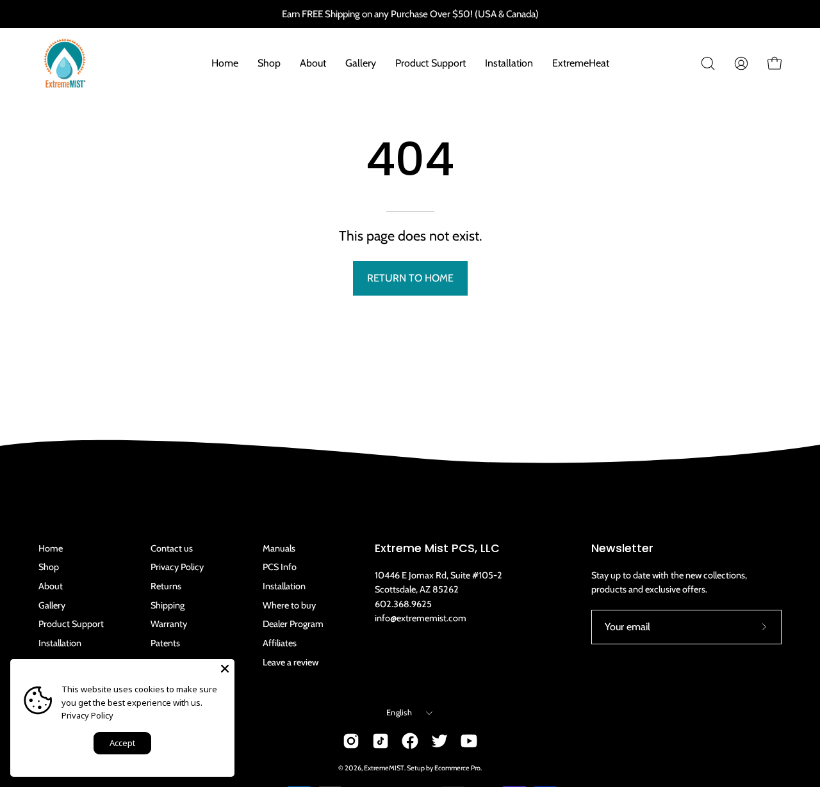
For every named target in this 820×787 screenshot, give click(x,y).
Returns (166, 586)
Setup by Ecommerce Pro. (444, 768)
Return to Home (410, 278)
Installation (59, 643)
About (50, 586)
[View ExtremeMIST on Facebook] (410, 741)
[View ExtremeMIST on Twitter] (439, 741)
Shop (48, 567)
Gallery (51, 605)
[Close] (224, 668)
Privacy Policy (177, 567)
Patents (165, 643)
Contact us (172, 548)
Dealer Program (293, 624)
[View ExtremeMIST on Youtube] (469, 741)
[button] (707, 63)
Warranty (169, 624)
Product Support (71, 624)
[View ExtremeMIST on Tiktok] (380, 741)
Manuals (279, 548)
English (399, 712)
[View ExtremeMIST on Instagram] (351, 741)
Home (50, 548)
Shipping (167, 605)
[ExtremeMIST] (64, 63)
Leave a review (290, 662)
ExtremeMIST (384, 768)
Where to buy (289, 605)
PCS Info (280, 567)
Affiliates (280, 643)
